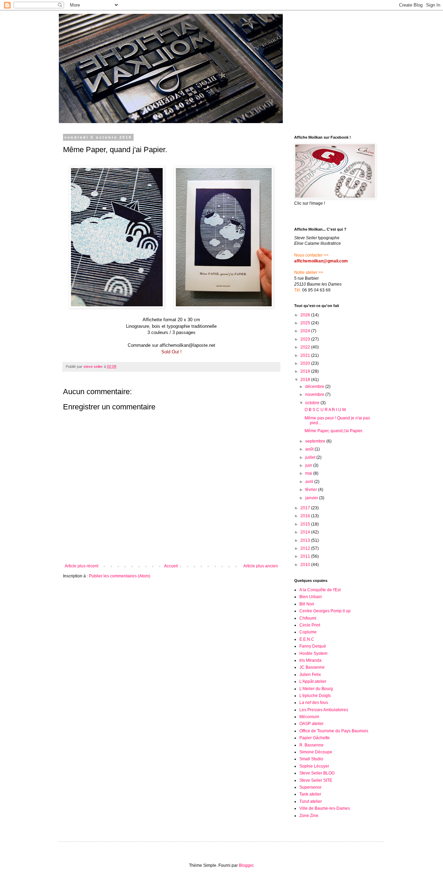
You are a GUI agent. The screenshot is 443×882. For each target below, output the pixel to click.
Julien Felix (310, 674)
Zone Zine (308, 815)
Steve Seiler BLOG (317, 773)
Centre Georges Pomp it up (325, 611)
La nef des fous (313, 702)
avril (309, 481)
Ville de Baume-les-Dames (324, 808)
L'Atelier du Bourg (316, 688)
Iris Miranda (310, 660)
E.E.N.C (306, 639)
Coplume (308, 632)
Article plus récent (81, 566)
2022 (305, 347)
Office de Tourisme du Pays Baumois (333, 730)
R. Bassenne (311, 745)
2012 (305, 548)
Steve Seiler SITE (315, 780)
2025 (305, 323)
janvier (312, 497)
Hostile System (313, 653)
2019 (305, 371)
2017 (305, 507)
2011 (305, 556)
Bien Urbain (310, 596)
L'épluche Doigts (315, 695)
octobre (312, 402)
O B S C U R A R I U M (325, 409)
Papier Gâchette (314, 737)
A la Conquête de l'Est (320, 589)
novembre (315, 394)
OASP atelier (311, 723)
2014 (305, 532)
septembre (315, 441)
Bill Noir (306, 604)
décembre (315, 386)
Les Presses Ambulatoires (323, 709)
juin (309, 465)
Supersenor (310, 787)
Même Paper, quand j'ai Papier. (334, 430)
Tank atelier (310, 794)
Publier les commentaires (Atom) (119, 576)
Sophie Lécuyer (314, 766)
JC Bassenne (312, 667)
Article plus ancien (260, 566)
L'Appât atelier (312, 681)
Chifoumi (307, 618)
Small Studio (311, 758)
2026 (305, 315)
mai (309, 473)
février (311, 489)
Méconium (309, 716)
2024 (305, 330)
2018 (305, 379)
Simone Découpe (315, 752)
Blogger (246, 865)
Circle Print (309, 625)
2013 (305, 540)
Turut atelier (310, 801)
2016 (305, 515)
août (310, 449)
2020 (305, 363)
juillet (310, 457)
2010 (305, 564)
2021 (305, 355)
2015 (305, 524)
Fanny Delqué (312, 646)
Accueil (171, 566)
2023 (305, 339)
